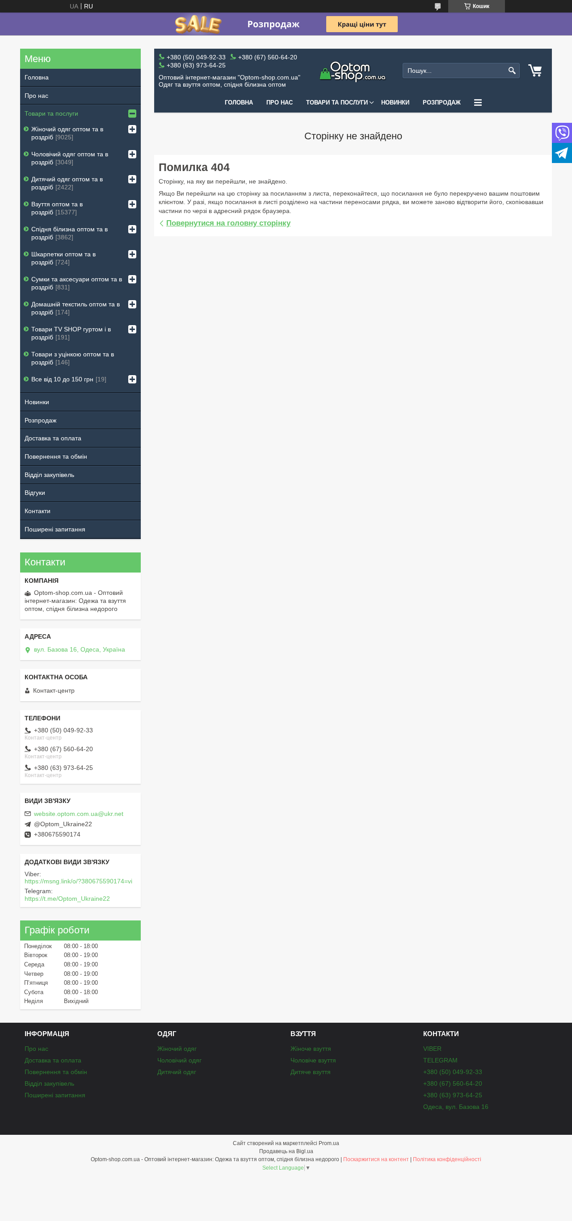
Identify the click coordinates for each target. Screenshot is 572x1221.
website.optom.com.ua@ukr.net (78, 813)
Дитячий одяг (176, 1071)
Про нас (279, 102)
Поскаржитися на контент (376, 1159)
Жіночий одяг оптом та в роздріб (67, 133)
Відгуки (35, 492)
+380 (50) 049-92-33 (452, 1071)
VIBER (432, 1048)
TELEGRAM (440, 1060)
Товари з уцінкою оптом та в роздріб (72, 358)
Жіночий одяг (177, 1048)
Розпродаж (442, 102)
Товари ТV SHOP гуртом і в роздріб (71, 333)
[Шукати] (512, 71)
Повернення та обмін (56, 456)
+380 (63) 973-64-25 (452, 1095)
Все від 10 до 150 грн (62, 379)
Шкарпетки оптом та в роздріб (63, 258)
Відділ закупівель (49, 474)
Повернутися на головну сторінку (228, 223)
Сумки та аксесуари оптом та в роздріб (76, 283)
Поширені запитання (55, 529)
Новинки (395, 102)
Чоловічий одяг (179, 1060)
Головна (239, 102)
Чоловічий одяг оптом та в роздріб (69, 158)
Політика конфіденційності (447, 1159)
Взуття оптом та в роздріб (57, 208)
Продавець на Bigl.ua (286, 1151)
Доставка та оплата (53, 438)
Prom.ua (329, 1143)
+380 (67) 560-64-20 (452, 1083)
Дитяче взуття (310, 1071)
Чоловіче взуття (313, 1060)
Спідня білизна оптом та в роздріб (69, 233)
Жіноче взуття (310, 1048)
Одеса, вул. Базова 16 (455, 1106)
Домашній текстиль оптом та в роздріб (75, 308)
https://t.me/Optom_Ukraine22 (67, 898)
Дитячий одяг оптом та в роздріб (67, 183)
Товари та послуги (337, 102)
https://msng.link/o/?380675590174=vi (78, 881)
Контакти (37, 510)
